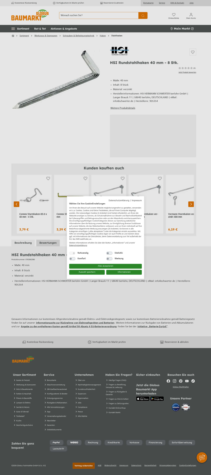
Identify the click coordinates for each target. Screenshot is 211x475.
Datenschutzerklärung (119, 201)
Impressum (137, 201)
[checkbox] (72, 253)
